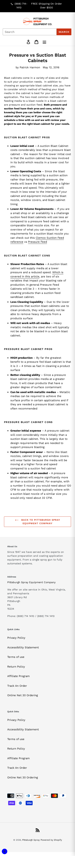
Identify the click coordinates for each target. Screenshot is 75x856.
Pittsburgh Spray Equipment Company (31, 582)
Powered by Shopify (51, 840)
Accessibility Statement (23, 647)
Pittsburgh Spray (31, 840)
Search (64, 31)
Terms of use (15, 657)
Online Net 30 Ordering (22, 695)
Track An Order (17, 685)
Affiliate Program (18, 676)
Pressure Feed (37, 241)
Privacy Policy (16, 637)
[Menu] (44, 42)
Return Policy (16, 666)
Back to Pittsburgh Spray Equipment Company (40, 521)
